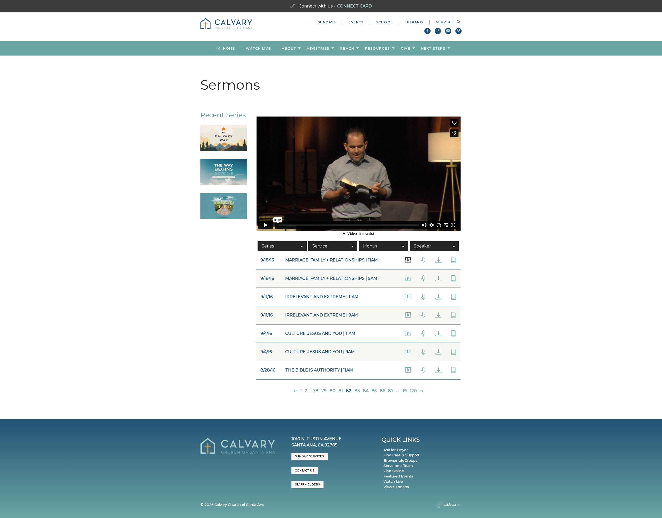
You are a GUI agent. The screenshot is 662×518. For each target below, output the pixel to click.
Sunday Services (309, 456)
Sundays (327, 22)
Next (420, 390)
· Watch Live (392, 481)
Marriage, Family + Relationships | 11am (331, 260)
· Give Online (393, 471)
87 (391, 390)
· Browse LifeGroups (399, 460)
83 (357, 390)
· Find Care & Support (400, 455)
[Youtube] (448, 31)
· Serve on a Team (397, 465)
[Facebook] (427, 31)
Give (406, 48)
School (384, 22)
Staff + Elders (307, 484)
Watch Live (258, 48)
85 (374, 390)
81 (340, 390)
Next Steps (433, 48)
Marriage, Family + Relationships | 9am (331, 278)
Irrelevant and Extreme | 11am (321, 296)
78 (315, 390)
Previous (296, 390)
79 (324, 390)
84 (365, 390)
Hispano (414, 22)
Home (229, 48)
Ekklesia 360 (449, 505)
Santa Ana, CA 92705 (314, 445)
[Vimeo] (458, 31)
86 (382, 390)
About (289, 48)
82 (348, 390)
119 (404, 390)
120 (413, 390)
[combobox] (445, 22)
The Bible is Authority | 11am (319, 370)
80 (332, 390)
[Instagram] (438, 31)
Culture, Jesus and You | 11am (320, 333)
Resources (377, 48)
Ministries (318, 48)
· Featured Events (397, 476)
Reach (347, 48)
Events (356, 22)
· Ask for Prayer (395, 450)
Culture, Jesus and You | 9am (320, 351)
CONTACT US (304, 470)
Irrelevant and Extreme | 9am (321, 315)
